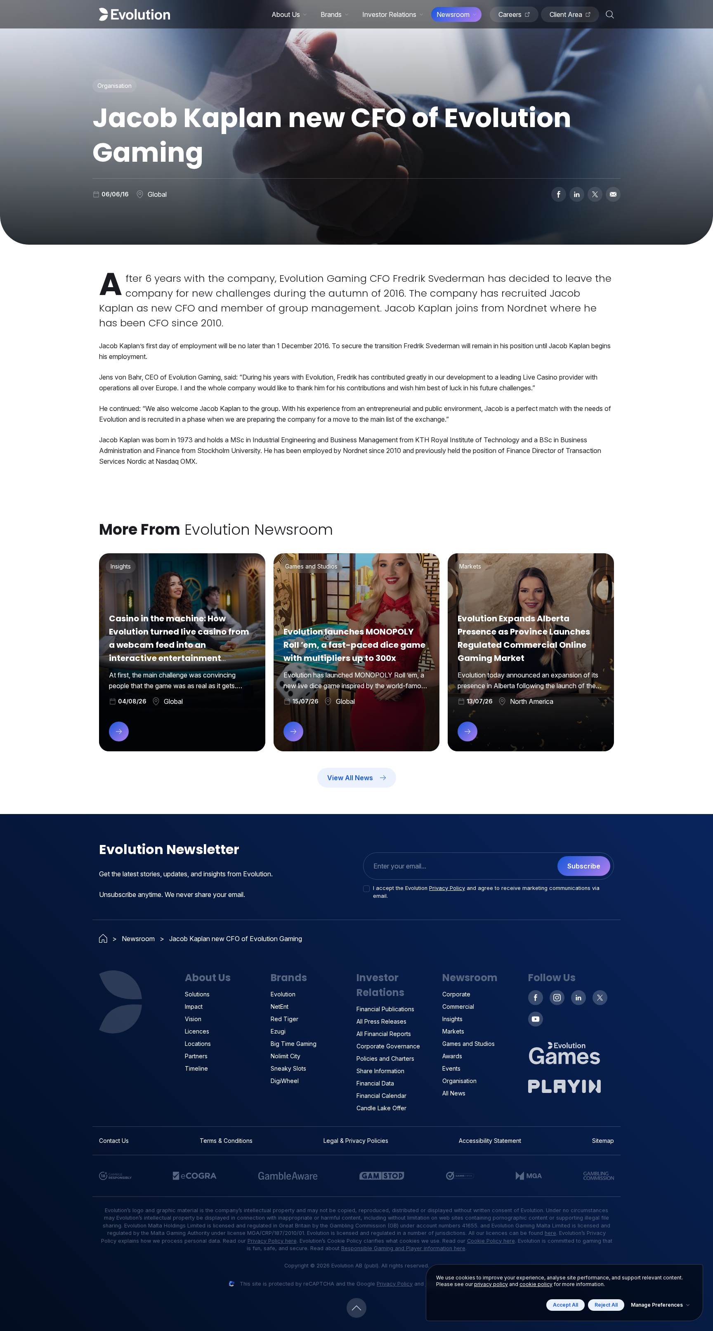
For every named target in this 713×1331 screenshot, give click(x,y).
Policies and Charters (385, 1058)
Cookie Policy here (491, 1241)
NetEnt (279, 1006)
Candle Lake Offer (381, 1108)
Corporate (456, 994)
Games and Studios (468, 1043)
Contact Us (114, 1140)
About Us (286, 14)
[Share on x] (595, 194)
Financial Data (375, 1083)
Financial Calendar (381, 1095)
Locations (198, 1043)
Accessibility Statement (490, 1140)
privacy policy (491, 1284)
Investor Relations (389, 14)
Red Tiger (284, 1018)
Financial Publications (385, 1008)
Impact (194, 1006)
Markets (453, 1031)
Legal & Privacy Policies (355, 1140)
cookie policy (535, 1284)
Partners (196, 1056)
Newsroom (453, 14)
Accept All (565, 1305)
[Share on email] (613, 194)
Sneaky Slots (288, 1068)
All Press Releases (381, 1021)
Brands (331, 14)
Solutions (197, 994)
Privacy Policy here (272, 1241)
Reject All (606, 1305)
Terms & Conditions (226, 1140)
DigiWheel (285, 1080)
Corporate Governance (388, 1046)
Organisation (459, 1080)
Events (451, 1068)
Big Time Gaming (293, 1043)
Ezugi (278, 1031)
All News (453, 1093)
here (550, 1233)
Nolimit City (285, 1056)
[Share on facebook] (558, 194)
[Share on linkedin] (576, 194)
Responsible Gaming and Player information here (403, 1248)
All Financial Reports (383, 1033)
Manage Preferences (657, 1305)
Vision (193, 1018)
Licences (197, 1031)
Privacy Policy (447, 888)
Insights (452, 1018)
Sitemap (603, 1140)
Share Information (380, 1070)
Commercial (458, 1006)
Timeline (196, 1068)
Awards (452, 1056)
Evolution (283, 994)
